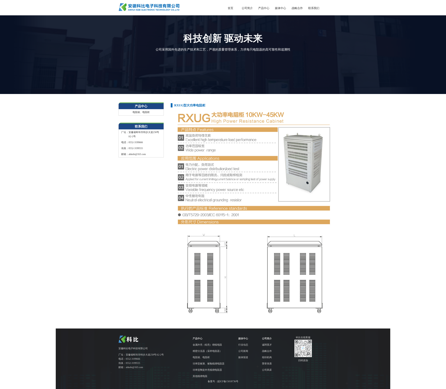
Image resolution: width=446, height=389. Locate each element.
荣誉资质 (267, 363)
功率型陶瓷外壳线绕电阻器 (207, 370)
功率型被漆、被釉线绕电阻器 (208, 363)
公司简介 (247, 8)
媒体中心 (280, 8)
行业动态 (243, 344)
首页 (230, 8)
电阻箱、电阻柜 (141, 112)
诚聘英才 (267, 344)
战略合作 (297, 8)
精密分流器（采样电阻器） (207, 351)
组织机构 (267, 357)
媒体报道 (243, 357)
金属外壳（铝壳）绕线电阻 (207, 344)
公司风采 (267, 370)
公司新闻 (243, 351)
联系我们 (313, 8)
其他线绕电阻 (200, 376)
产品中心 (263, 8)
